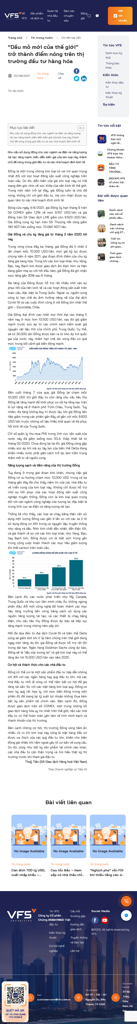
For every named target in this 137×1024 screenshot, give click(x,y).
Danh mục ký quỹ (114, 55)
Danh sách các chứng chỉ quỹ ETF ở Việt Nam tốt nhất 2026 (117, 228)
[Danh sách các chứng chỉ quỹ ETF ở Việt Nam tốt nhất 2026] (101, 228)
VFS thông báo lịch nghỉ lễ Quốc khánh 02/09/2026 (118, 139)
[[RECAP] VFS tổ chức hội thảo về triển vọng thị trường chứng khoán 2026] (101, 182)
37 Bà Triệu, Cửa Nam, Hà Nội (128, 1001)
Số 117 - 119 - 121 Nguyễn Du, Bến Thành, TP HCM (95, 999)
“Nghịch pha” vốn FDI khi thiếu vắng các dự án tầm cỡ (107, 872)
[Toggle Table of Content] (79, 128)
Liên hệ (74, 951)
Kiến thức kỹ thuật (114, 95)
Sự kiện (109, 104)
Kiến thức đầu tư (115, 84)
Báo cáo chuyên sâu (69, 15)
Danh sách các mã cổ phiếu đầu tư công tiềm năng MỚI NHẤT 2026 (116, 214)
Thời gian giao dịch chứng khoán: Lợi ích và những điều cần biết (117, 257)
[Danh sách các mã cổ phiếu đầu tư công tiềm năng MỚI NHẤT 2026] (101, 213)
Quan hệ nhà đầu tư (52, 15)
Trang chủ (15, 37)
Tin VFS (54, 911)
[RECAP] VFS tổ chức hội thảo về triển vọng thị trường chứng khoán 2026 (117, 182)
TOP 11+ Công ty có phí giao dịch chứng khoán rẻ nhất (118, 243)
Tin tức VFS (112, 45)
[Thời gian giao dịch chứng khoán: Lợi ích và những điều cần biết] (101, 257)
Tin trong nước (42, 37)
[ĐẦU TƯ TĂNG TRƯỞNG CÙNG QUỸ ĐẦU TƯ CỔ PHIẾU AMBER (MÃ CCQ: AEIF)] (101, 168)
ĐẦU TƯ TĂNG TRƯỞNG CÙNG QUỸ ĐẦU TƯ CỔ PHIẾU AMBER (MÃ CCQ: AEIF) (116, 168)
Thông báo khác (112, 65)
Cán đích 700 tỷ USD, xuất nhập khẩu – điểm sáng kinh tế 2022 (28, 872)
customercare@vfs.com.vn (54, 999)
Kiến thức (110, 75)
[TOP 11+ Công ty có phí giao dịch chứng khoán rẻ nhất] (102, 242)
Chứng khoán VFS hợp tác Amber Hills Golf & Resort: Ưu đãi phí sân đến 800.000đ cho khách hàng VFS (115, 153)
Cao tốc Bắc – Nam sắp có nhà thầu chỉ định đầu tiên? (66, 872)
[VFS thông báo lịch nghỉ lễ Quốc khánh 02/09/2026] (102, 139)
